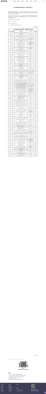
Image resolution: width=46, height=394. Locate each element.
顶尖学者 (27, 1)
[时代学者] (4, 1)
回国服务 (14, 1)
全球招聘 (22, 1)
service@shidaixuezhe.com (20, 389)
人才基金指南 (10, 388)
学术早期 (35, 1)
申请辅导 (2, 389)
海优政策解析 (10, 386)
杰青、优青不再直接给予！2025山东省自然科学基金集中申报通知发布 (17, 375)
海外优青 (18, 1)
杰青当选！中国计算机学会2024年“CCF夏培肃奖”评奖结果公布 (16, 379)
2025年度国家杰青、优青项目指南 (13, 378)
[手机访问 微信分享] (45, 392)
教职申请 (2, 387)
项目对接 (2, 388)
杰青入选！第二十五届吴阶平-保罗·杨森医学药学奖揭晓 (15, 374)
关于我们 (17, 384)
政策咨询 (2, 386)
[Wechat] (32, 389)
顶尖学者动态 (10, 389)
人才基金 (31, 1)
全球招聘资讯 (10, 387)
